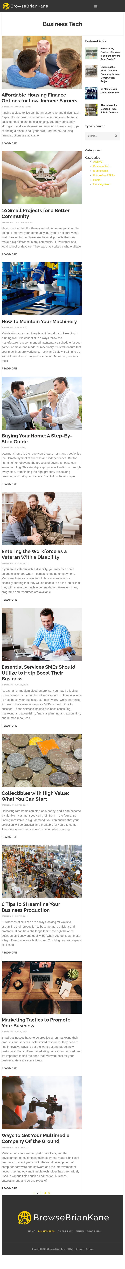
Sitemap (89, 1249)
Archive (97, 161)
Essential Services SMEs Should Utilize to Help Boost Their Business (38, 673)
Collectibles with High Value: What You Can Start (35, 796)
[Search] (116, 136)
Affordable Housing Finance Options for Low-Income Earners (39, 98)
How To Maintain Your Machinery (39, 321)
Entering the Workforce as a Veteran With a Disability (34, 554)
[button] (95, 6)
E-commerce (100, 170)
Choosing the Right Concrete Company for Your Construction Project (110, 74)
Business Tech (101, 166)
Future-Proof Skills (104, 175)
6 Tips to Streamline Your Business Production (31, 907)
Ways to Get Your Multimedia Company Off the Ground (35, 1138)
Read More (9, 143)
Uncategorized (101, 184)
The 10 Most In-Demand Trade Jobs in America (109, 109)
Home (96, 179)
